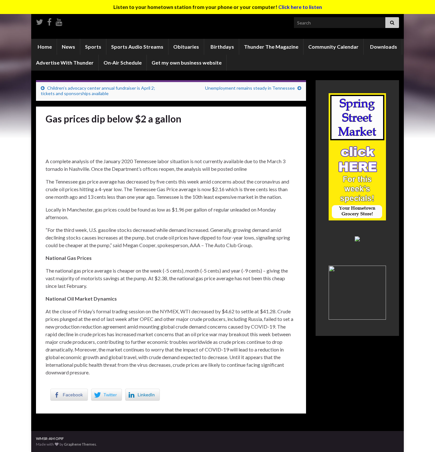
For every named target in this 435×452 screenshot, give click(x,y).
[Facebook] (49, 20)
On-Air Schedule (122, 62)
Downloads (383, 47)
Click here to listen (300, 7)
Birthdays (222, 47)
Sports (93, 47)
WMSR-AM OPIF (50, 438)
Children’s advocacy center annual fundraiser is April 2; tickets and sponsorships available (98, 90)
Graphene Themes (80, 444)
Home (44, 47)
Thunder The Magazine (271, 47)
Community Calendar (333, 47)
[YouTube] (59, 20)
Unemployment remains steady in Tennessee (250, 88)
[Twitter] (39, 20)
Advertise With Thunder (65, 62)
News (68, 47)
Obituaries (186, 47)
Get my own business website (187, 62)
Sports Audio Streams (137, 47)
